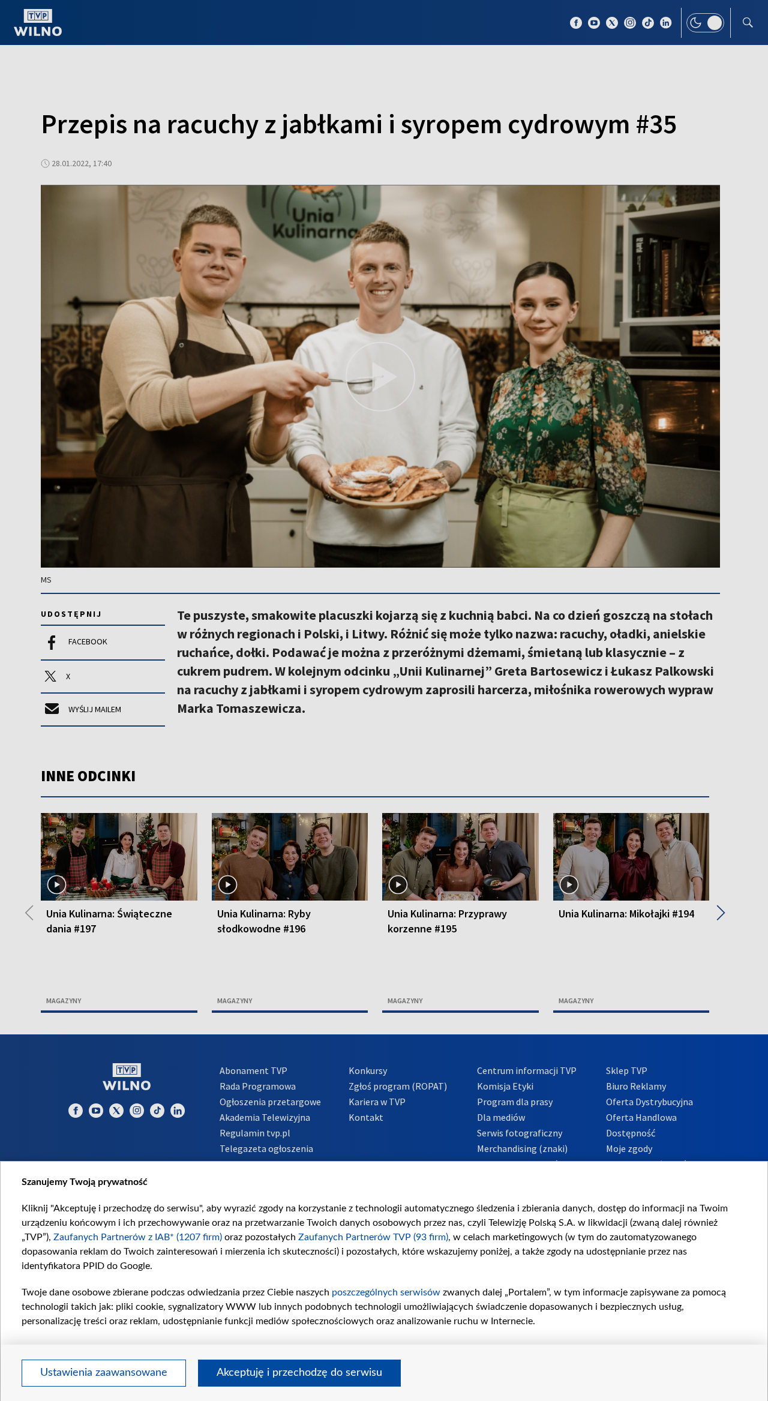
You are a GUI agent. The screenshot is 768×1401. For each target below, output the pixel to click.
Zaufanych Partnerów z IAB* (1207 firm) (137, 1237)
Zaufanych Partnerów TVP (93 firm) (373, 1237)
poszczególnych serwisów (386, 1292)
